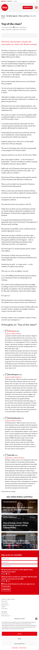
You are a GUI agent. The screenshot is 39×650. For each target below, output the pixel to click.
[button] (36, 619)
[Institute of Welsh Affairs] (4, 7)
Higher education (6, 29)
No (4, 574)
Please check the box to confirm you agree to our (18, 585)
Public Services (5, 615)
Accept (20, 634)
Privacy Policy (5, 586)
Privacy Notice (22, 647)
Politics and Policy (23, 16)
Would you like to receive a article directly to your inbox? (17, 571)
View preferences (19, 643)
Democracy (4, 614)
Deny (19, 639)
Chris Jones (12, 331)
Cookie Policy (15, 647)
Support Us (28, 7)
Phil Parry (23, 29)
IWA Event (16, 29)
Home (3, 16)
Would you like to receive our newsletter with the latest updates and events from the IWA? (19, 578)
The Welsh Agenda (11, 16)
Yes (8, 574)
